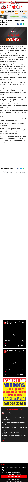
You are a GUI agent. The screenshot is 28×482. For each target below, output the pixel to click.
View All (3, 440)
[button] (26, 7)
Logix (19, 479)
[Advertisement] (14, 155)
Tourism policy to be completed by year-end (10, 432)
